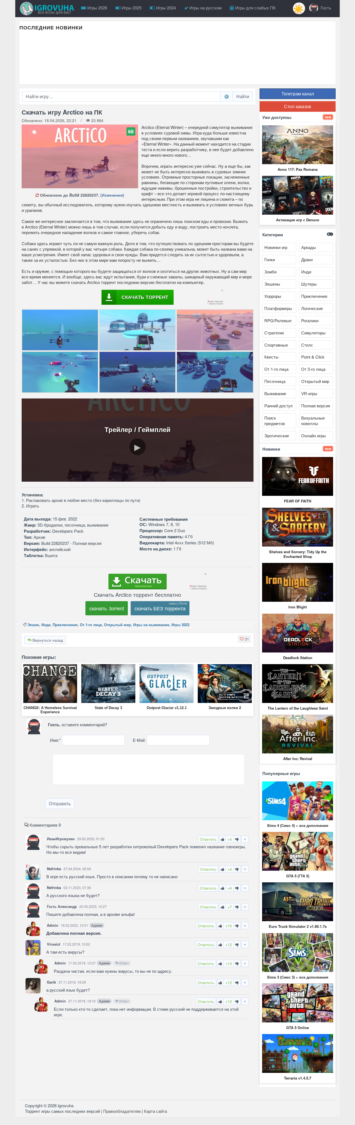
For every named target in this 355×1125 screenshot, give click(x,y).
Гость (325, 8)
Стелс (307, 345)
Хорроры (272, 296)
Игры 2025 (131, 8)
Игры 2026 (96, 8)
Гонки (269, 259)
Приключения (65, 624)
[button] (244, 639)
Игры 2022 (180, 624)
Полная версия (315, 405)
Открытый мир (117, 624)
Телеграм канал (298, 93)
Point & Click (312, 357)
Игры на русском (205, 8)
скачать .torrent (106, 608)
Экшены (272, 284)
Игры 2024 (165, 8)
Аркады (308, 247)
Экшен (33, 624)
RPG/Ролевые (277, 320)
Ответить (208, 839)
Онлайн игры (313, 435)
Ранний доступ (278, 405)
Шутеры (309, 284)
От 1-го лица (91, 624)
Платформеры (278, 308)
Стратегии (274, 333)
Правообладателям (122, 1111)
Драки (307, 259)
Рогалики (309, 320)
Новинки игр (275, 247)
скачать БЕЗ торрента (160, 608)
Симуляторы (313, 333)
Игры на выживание (151, 624)
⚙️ (226, 96)
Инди (45, 624)
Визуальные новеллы (313, 420)
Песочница (274, 381)
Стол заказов (297, 106)
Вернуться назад (47, 640)
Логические (312, 308)
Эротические (276, 435)
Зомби (270, 272)
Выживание (275, 393)
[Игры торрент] (48, 8)
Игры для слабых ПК (255, 8)
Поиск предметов (274, 420)
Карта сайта (155, 1111)
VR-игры (309, 393)
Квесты (271, 357)
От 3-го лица (313, 369)
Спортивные (276, 345)
